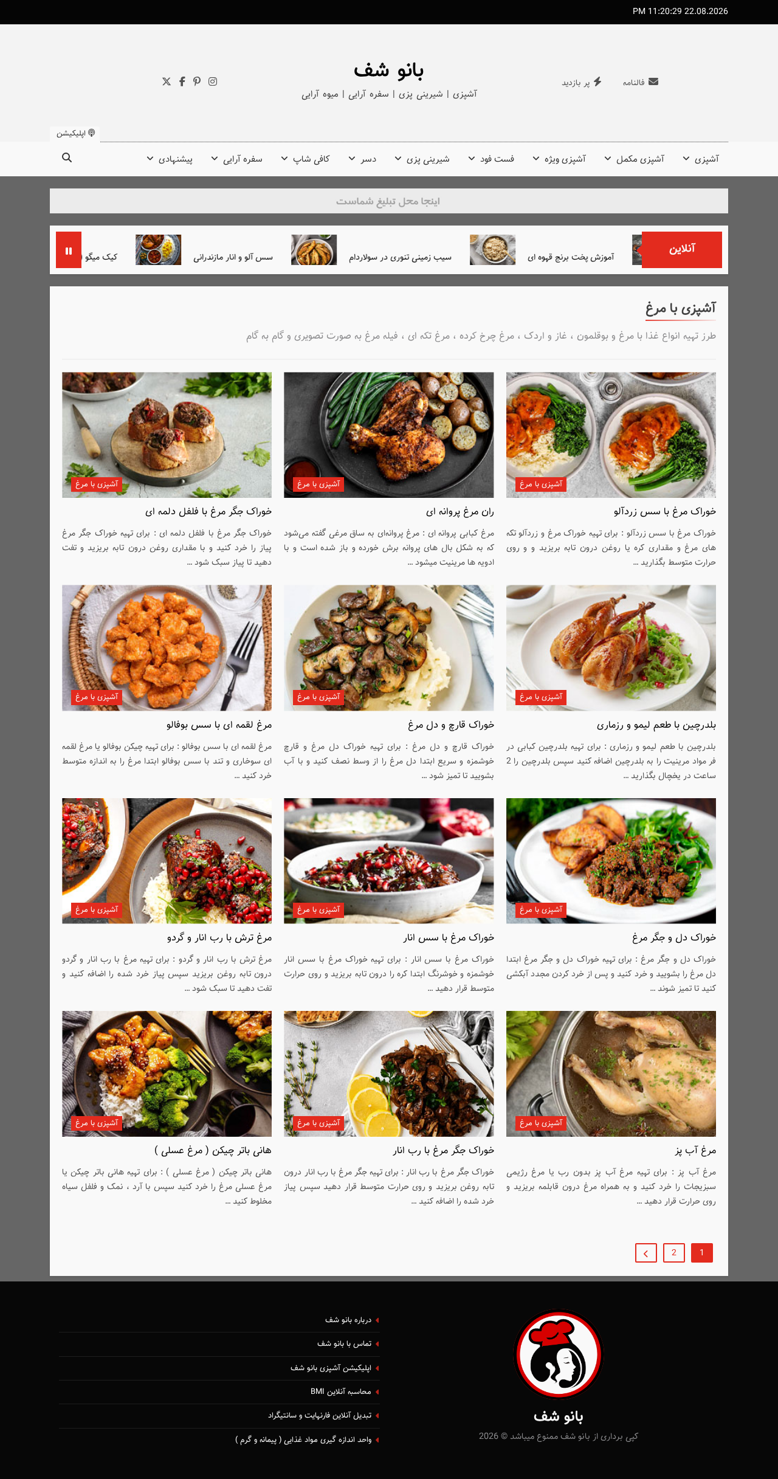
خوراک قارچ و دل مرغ (451, 725)
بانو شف (389, 71)
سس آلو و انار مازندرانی (283, 257)
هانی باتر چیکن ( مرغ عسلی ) (213, 1151)
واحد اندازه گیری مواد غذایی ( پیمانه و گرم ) (303, 1440)
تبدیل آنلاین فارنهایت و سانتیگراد (319, 1416)
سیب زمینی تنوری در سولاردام (450, 257)
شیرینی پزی (428, 160)
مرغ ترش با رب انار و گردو (219, 938)
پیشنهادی (176, 160)
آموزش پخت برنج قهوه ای (620, 257)
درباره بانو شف (348, 1320)
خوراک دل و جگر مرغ (674, 938)
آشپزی (707, 160)
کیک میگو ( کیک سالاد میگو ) (118, 257)
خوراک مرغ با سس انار (448, 938)
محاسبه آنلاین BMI (341, 1392)
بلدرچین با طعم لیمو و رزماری (656, 725)
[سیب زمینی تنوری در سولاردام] (364, 250)
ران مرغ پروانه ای (460, 512)
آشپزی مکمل (640, 160)
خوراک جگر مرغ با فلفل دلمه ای (208, 512)
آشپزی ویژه (565, 160)
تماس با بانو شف (344, 1344)
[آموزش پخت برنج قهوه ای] (542, 250)
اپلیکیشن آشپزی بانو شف (331, 1368)
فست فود (497, 160)
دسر (368, 160)
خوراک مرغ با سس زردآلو (665, 512)
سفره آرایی (243, 160)
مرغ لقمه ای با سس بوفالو (219, 725)
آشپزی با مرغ (541, 484)
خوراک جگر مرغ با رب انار (443, 1151)
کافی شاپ (311, 160)
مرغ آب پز (695, 1151)
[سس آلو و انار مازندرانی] (208, 250)
